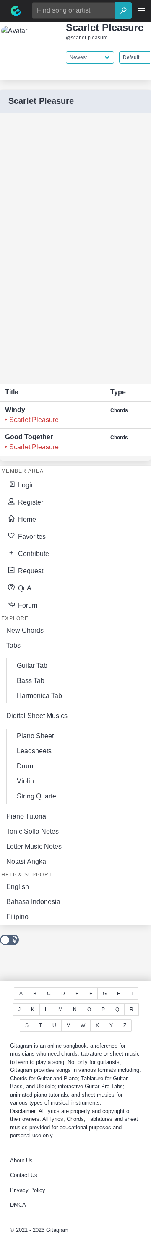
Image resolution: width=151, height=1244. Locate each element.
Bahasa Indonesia (33, 901)
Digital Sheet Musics (37, 715)
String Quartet (37, 796)
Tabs (13, 645)
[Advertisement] (63, 248)
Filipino (17, 916)
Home (26, 519)
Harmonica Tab (39, 695)
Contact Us (23, 1175)
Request (29, 570)
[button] (141, 11)
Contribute (32, 553)
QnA (23, 588)
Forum (26, 605)
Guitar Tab (32, 665)
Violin (25, 781)
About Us (21, 1160)
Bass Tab (30, 680)
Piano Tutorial (27, 816)
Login (25, 485)
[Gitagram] (16, 11)
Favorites (31, 536)
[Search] (123, 10)
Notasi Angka (26, 861)
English (17, 886)
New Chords (25, 630)
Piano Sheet (35, 735)
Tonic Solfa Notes (32, 831)
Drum (25, 766)
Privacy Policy (27, 1190)
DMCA (18, 1205)
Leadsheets (34, 751)
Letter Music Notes (34, 846)
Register (29, 502)
